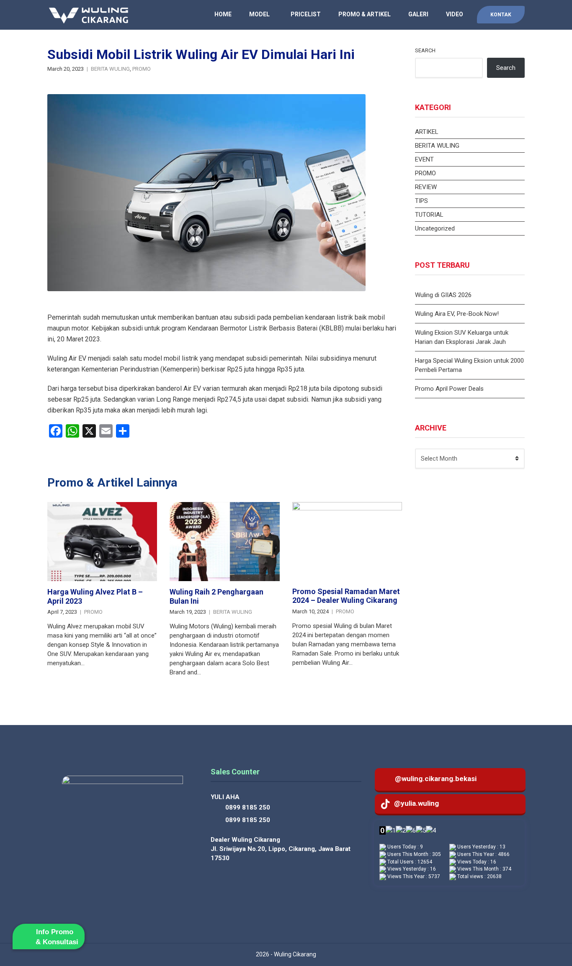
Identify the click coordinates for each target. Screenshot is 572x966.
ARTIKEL (426, 132)
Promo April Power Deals (449, 388)
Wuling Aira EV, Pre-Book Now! (457, 314)
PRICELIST (306, 14)
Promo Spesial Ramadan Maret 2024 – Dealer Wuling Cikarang (346, 596)
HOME (223, 14)
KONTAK (500, 15)
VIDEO (454, 14)
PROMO (141, 69)
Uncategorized (435, 228)
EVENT (424, 159)
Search (425, 50)
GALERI (418, 14)
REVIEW (426, 187)
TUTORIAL (429, 214)
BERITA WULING (110, 69)
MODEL (259, 14)
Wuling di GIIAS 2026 (443, 295)
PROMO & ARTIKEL (364, 14)
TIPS (421, 201)
